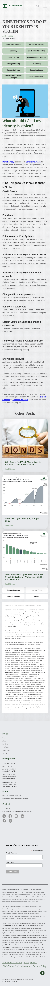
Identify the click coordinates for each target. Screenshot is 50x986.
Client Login (6, 750)
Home (4, 738)
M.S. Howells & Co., (26, 890)
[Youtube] (16, 816)
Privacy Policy (30, 962)
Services (5, 744)
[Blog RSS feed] (10, 821)
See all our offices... (10, 786)
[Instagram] (4, 816)
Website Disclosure (12, 962)
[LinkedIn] (22, 816)
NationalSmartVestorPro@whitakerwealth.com (17, 811)
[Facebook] (10, 816)
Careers (5, 753)
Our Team (5, 747)
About (4, 741)
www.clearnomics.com (11, 664)
